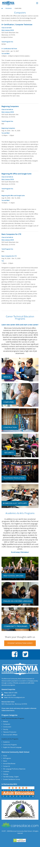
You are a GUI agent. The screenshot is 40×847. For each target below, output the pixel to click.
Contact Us (6, 766)
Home (5, 756)
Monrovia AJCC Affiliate (10, 735)
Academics (6, 742)
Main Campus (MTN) (8, 30)
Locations (6, 771)
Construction (7, 727)
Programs (8, 8)
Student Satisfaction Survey (20, 643)
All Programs (7, 758)
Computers (18, 8)
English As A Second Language (12, 747)
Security (5, 729)
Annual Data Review (9, 763)
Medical (5, 721)
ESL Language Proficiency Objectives (14, 769)
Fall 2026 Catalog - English (11, 777)
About (5, 761)
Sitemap (5, 774)
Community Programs (10, 745)
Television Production (9, 732)
